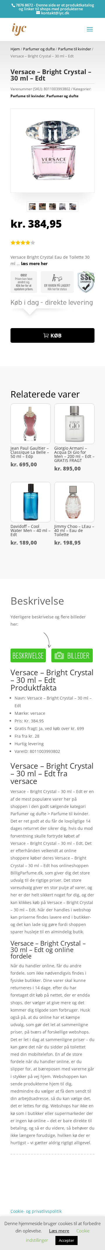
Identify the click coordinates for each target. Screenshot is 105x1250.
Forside (17, 1184)
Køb (56, 335)
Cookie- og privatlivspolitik (36, 1211)
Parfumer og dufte (39, 49)
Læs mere (59, 1231)
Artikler (32, 1184)
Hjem (15, 49)
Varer (15, 1193)
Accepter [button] (66, 1240)
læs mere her (34, 263)
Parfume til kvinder (74, 49)
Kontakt (17, 1202)
